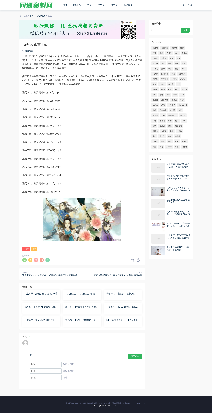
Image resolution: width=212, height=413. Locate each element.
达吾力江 (164, 100)
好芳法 (155, 115)
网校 (154, 53)
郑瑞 (171, 131)
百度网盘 (164, 48)
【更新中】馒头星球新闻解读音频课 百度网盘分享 (41, 320)
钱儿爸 (155, 63)
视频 (178, 58)
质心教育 (178, 126)
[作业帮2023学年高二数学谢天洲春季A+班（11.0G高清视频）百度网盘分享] (158, 179)
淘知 (170, 136)
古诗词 (174, 100)
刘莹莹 (169, 147)
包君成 (162, 121)
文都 (154, 121)
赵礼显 (170, 84)
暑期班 (184, 53)
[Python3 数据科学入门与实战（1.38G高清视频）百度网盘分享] (158, 215)
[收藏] (133, 260)
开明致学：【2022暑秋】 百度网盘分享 (122, 307)
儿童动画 (76, 5)
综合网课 (128, 5)
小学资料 (89, 5)
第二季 (172, 110)
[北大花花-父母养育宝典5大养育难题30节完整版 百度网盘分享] (158, 191)
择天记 (26, 249)
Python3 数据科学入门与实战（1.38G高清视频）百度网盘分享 (178, 214)
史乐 (163, 69)
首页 (65, 5)
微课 (183, 63)
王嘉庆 (179, 131)
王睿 (163, 115)
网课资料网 (36, 5)
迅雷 (34, 249)
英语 (173, 74)
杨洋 (177, 121)
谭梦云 (182, 115)
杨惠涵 (155, 105)
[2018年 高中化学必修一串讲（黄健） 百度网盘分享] (158, 227)
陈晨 (177, 147)
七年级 (155, 58)
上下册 (162, 136)
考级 (154, 126)
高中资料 (115, 5)
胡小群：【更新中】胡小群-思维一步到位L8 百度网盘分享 (82, 307)
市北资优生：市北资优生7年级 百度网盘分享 (81, 294)
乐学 (182, 95)
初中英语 (164, 79)
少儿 (178, 84)
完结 (154, 110)
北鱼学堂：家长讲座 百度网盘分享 (41, 294)
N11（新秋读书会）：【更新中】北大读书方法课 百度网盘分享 (122, 320)
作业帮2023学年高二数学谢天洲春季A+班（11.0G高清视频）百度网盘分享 (178, 178)
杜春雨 (174, 79)
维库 (154, 136)
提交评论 (135, 356)
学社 (183, 69)
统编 (163, 89)
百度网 (155, 48)
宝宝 (175, 95)
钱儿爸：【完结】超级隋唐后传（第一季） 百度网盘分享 (80, 320)
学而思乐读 (183, 105)
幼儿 (177, 141)
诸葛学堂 (163, 110)
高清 (170, 141)
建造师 (182, 79)
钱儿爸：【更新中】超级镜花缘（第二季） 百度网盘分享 (40, 307)
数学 (177, 89)
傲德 (170, 126)
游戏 (163, 105)
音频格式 (182, 74)
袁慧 (161, 147)
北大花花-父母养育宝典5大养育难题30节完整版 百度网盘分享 (178, 190)
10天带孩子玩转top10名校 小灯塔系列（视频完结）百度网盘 (49, 275)
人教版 (163, 58)
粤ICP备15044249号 (102, 406)
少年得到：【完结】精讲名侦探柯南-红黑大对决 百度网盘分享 (122, 294)
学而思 (174, 48)
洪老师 (155, 79)
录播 (170, 69)
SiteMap (114, 406)
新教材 (155, 89)
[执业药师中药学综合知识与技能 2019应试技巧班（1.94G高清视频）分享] (158, 168)
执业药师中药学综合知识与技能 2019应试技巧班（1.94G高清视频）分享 (178, 167)
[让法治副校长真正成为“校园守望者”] (158, 203)
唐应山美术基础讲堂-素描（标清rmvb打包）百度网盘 (118, 275)
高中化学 (171, 105)
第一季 (184, 89)
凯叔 (161, 53)
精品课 (162, 126)
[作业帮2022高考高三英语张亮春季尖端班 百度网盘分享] (158, 239)
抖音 (154, 84)
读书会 (177, 136)
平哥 (168, 95)
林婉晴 (184, 141)
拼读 (177, 69)
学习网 (169, 53)
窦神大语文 (172, 115)
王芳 (154, 147)
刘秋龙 (155, 141)
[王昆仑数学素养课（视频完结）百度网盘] (158, 250)
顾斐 (170, 121)
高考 (177, 63)
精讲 (161, 95)
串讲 (182, 100)
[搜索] (182, 5)
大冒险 (163, 131)
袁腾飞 (155, 131)
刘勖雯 (155, 74)
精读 (170, 89)
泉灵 (163, 141)
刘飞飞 (155, 69)
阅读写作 (164, 74)
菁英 (163, 63)
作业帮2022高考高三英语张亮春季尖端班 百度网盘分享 (178, 238)
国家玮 (184, 147)
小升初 (155, 100)
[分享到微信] (24, 260)
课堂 (170, 63)
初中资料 (102, 5)
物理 (154, 95)
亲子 (177, 53)
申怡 (180, 110)
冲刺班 (162, 84)
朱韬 (171, 58)
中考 (183, 121)
